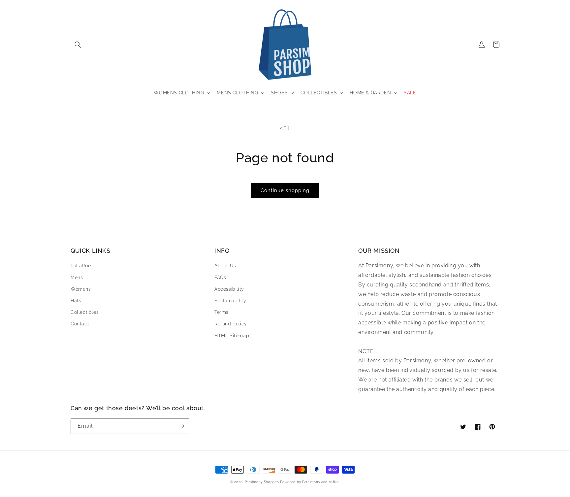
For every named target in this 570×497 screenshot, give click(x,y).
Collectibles (85, 312)
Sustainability (230, 300)
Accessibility (229, 289)
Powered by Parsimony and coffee (310, 482)
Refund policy (230, 323)
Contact (80, 323)
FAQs (220, 277)
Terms (221, 312)
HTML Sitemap (231, 335)
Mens (77, 277)
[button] (78, 44)
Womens (81, 289)
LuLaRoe (81, 265)
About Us (225, 265)
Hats (76, 300)
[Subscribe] (181, 426)
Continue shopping (285, 190)
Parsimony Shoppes (262, 482)
